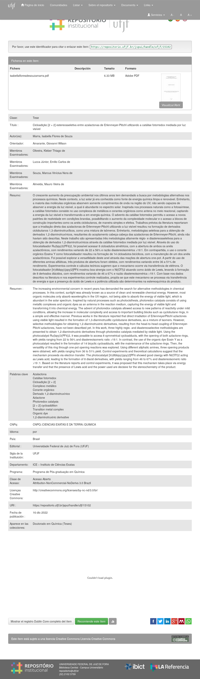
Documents (128, 5)
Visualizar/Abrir (171, 105)
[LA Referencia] (169, 666)
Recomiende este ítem (91, 621)
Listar (77, 5)
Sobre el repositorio (100, 5)
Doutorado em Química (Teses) (52, 524)
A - (172, 15)
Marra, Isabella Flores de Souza (52, 136)
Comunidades (58, 5)
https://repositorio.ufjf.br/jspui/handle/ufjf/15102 (62, 505)
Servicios (156, 15)
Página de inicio (34, 5)
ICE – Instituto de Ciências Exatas (54, 464)
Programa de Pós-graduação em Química (59, 472)
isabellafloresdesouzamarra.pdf (29, 76)
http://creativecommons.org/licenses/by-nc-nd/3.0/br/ (65, 490)
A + (190, 15)
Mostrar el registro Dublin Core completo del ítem (41, 621)
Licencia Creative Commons (97, 639)
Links (147, 5)
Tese (36, 118)
